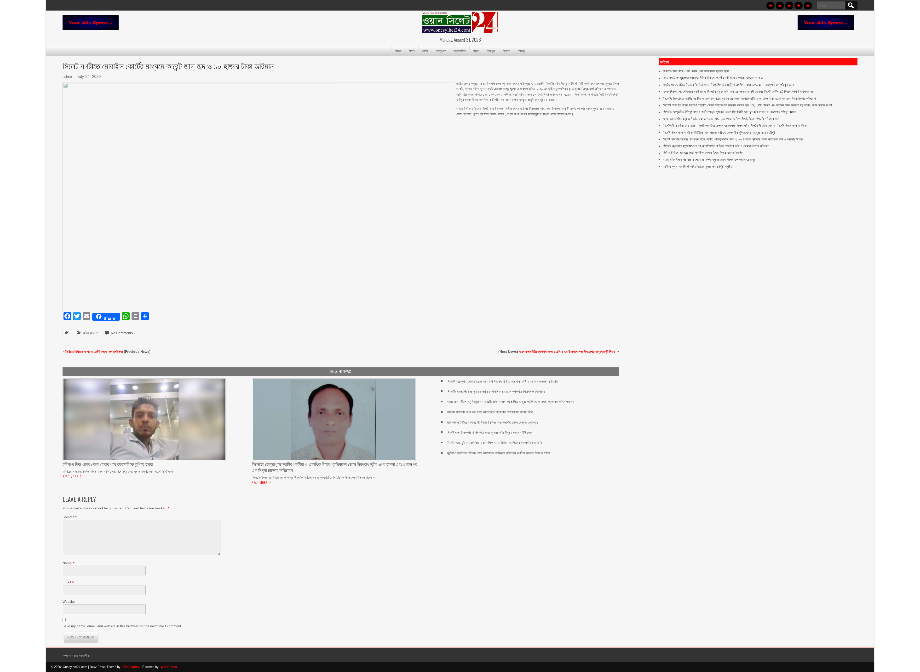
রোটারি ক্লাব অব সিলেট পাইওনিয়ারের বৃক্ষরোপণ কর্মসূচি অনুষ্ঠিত (697, 166)
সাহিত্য (521, 50)
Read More (70, 476)
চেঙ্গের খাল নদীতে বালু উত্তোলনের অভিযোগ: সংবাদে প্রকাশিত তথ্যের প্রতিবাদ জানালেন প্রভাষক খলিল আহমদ (510, 402)
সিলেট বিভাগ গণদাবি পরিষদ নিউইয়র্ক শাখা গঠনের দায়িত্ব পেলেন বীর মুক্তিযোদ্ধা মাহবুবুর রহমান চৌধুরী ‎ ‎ (720, 132)
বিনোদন (506, 50)
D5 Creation (131, 667)
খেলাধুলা (491, 50)
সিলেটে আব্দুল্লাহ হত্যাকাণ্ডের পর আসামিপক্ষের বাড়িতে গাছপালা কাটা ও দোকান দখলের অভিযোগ (502, 381)
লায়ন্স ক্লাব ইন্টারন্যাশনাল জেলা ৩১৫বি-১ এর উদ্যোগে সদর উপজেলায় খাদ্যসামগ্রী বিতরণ (567, 351)
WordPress (169, 667)
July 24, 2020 (89, 76)
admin (68, 76)
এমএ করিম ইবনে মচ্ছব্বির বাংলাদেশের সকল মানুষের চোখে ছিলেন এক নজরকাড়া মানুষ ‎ (709, 160)
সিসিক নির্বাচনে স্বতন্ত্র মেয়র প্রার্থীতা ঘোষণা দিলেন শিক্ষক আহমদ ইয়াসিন (703, 153)
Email (67, 582)
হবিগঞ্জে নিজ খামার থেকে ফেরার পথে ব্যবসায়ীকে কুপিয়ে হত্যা (696, 71)
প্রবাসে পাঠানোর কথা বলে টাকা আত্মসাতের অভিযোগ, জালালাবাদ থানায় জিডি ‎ (490, 412)
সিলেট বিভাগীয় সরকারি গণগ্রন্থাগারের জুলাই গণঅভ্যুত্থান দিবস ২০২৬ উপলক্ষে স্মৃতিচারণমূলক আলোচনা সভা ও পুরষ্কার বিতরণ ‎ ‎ (734, 139)
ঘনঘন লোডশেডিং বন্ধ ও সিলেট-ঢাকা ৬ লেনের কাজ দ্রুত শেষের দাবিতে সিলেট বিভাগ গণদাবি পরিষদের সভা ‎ (721, 119)
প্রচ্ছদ (398, 50)
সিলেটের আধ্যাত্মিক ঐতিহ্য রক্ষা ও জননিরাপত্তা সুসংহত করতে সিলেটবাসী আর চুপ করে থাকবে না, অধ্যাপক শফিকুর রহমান (729, 112)
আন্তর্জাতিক (460, 50)
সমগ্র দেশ (441, 50)
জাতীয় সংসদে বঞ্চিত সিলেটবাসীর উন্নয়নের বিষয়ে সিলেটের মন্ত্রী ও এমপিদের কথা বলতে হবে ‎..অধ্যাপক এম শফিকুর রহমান (729, 85)
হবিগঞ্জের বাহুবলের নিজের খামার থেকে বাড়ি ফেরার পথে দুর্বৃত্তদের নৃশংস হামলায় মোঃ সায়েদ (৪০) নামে (118, 471)
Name (67, 563)
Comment (70, 517)
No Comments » (123, 333)
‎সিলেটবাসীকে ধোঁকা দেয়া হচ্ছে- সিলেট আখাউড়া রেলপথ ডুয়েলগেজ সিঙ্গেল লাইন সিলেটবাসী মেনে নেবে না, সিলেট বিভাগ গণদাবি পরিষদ (735, 125)
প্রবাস (476, 50)
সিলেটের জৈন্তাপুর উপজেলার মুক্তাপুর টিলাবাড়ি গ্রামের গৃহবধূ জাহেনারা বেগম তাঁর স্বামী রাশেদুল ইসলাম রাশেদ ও (313, 477)
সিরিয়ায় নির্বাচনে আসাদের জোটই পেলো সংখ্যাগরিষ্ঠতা (94, 351)
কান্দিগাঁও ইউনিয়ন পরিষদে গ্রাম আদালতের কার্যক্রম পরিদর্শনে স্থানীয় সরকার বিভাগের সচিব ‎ (499, 453)
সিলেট (412, 50)
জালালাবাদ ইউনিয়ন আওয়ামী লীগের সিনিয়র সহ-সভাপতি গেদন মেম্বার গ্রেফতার (492, 422)
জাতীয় (425, 50)
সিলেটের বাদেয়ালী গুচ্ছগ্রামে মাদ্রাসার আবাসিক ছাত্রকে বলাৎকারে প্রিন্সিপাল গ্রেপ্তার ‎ (496, 391)
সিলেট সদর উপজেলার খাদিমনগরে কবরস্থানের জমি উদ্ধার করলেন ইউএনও (489, 432)
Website (69, 601)
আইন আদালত (90, 333)
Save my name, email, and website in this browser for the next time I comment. (122, 626)
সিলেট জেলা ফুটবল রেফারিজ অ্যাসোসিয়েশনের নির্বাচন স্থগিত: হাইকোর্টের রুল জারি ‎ (495, 443)
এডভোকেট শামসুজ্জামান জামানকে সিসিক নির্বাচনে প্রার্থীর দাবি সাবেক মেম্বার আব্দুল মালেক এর (714, 78)
